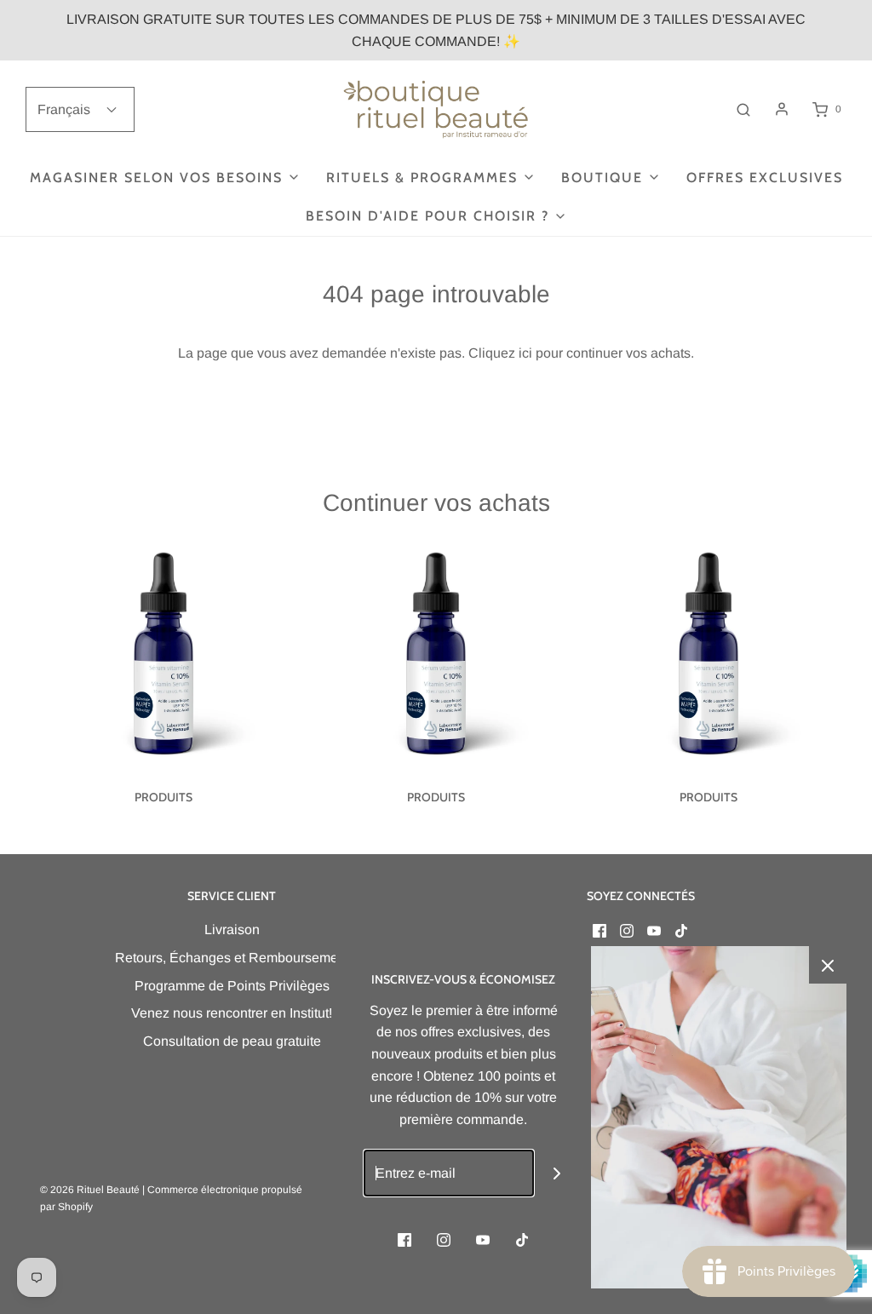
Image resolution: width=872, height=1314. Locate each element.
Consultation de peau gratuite (232, 1041)
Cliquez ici (500, 353)
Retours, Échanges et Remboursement (232, 957)
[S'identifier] (782, 109)
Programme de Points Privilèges (232, 985)
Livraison (232, 929)
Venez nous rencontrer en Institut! (231, 1013)
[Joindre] (557, 1173)
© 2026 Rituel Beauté (90, 1190)
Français (65, 109)
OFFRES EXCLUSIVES (764, 177)
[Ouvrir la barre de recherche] (743, 109)
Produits (163, 797)
